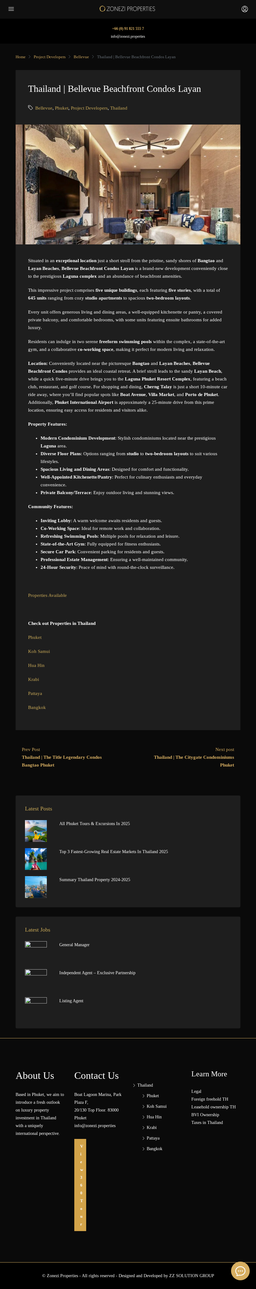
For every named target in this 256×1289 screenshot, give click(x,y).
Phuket (61, 108)
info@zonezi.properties (128, 36)
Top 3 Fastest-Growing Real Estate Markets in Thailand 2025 (113, 851)
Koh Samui (39, 651)
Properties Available (47, 595)
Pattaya (35, 693)
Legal (196, 1091)
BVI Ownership (205, 1114)
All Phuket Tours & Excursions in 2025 (94, 823)
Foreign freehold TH (209, 1099)
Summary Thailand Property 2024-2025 (94, 879)
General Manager (74, 944)
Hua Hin (36, 665)
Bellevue (81, 56)
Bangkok (37, 707)
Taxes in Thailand (207, 1122)
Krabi (34, 679)
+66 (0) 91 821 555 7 (128, 28)
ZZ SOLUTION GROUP (191, 1275)
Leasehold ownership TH (213, 1107)
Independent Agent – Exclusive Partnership (97, 972)
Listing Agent (71, 1001)
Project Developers (50, 56)
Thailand (118, 108)
